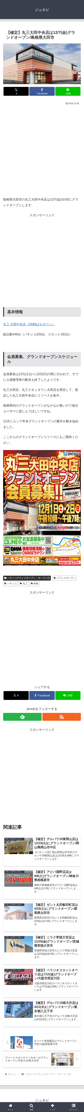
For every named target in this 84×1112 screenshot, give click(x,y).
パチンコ (12, 583)
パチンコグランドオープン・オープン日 (28, 578)
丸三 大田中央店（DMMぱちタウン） (29, 324)
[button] (75, 717)
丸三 (25, 583)
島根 (36, 583)
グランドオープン (66, 578)
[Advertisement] (42, 150)
